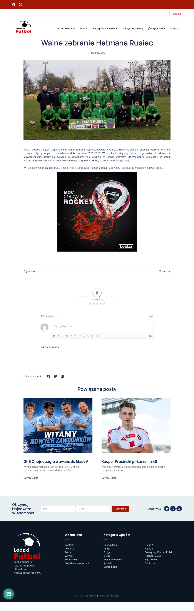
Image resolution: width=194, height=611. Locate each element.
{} (92, 336)
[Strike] (67, 336)
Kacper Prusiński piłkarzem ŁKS (129, 461)
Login (150, 316)
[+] (96, 336)
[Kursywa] (58, 336)
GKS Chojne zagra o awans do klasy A (55, 461)
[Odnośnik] (88, 336)
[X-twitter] (20, 5)
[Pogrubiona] (54, 336)
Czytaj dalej (30, 478)
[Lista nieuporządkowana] (75, 336)
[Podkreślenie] (62, 336)
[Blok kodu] (84, 336)
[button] (48, 376)
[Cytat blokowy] (79, 336)
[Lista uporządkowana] (71, 336)
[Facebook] (14, 5)
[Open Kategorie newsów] (116, 28)
